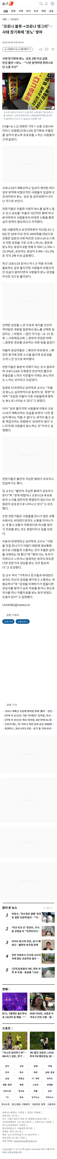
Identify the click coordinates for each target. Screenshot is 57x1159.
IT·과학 (35, 1078)
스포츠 (6, 1028)
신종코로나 (22, 621)
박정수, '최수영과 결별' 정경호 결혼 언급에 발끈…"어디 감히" (26, 917)
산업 (7, 1078)
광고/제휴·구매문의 (21, 1104)
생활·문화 (7, 1084)
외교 (21, 1072)
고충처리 (51, 1104)
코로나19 (8, 621)
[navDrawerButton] (52, 3)
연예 (5, 989)
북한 (36, 1072)
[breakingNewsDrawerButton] (46, 3)
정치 (7, 1066)
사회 (4, 19)
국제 (50, 1066)
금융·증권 (49, 1072)
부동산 (21, 1078)
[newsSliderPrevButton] (44, 908)
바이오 (50, 1078)
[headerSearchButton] (41, 3)
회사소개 (5, 1104)
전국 (7, 1072)
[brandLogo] (8, 3)
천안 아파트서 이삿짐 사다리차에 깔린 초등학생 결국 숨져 (26, 958)
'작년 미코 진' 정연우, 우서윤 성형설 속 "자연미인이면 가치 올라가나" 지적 (26, 931)
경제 (36, 1066)
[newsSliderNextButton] (52, 908)
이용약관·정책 (38, 1104)
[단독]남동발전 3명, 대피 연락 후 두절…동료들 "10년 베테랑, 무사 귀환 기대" (26, 972)
